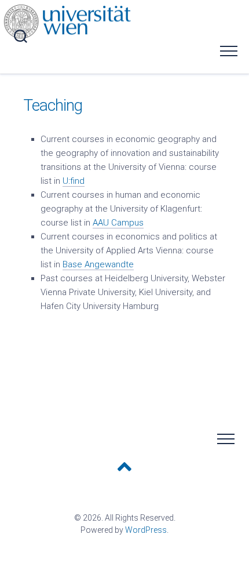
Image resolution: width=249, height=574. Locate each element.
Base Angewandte (98, 264)
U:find (74, 181)
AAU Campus (118, 222)
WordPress (146, 530)
